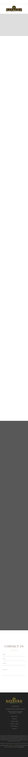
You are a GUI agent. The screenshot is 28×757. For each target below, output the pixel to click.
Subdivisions (14, 721)
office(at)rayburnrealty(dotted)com (15, 709)
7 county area (13, 67)
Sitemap (26, 745)
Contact (14, 728)
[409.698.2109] (14, 2)
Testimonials (14, 726)
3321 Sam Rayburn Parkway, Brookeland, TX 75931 (15, 712)
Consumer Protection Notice (22, 743)
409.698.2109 (15, 706)
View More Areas (14, 420)
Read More (14, 624)
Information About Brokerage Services (8, 743)
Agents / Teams (14, 723)
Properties (14, 716)
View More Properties (14, 162)
